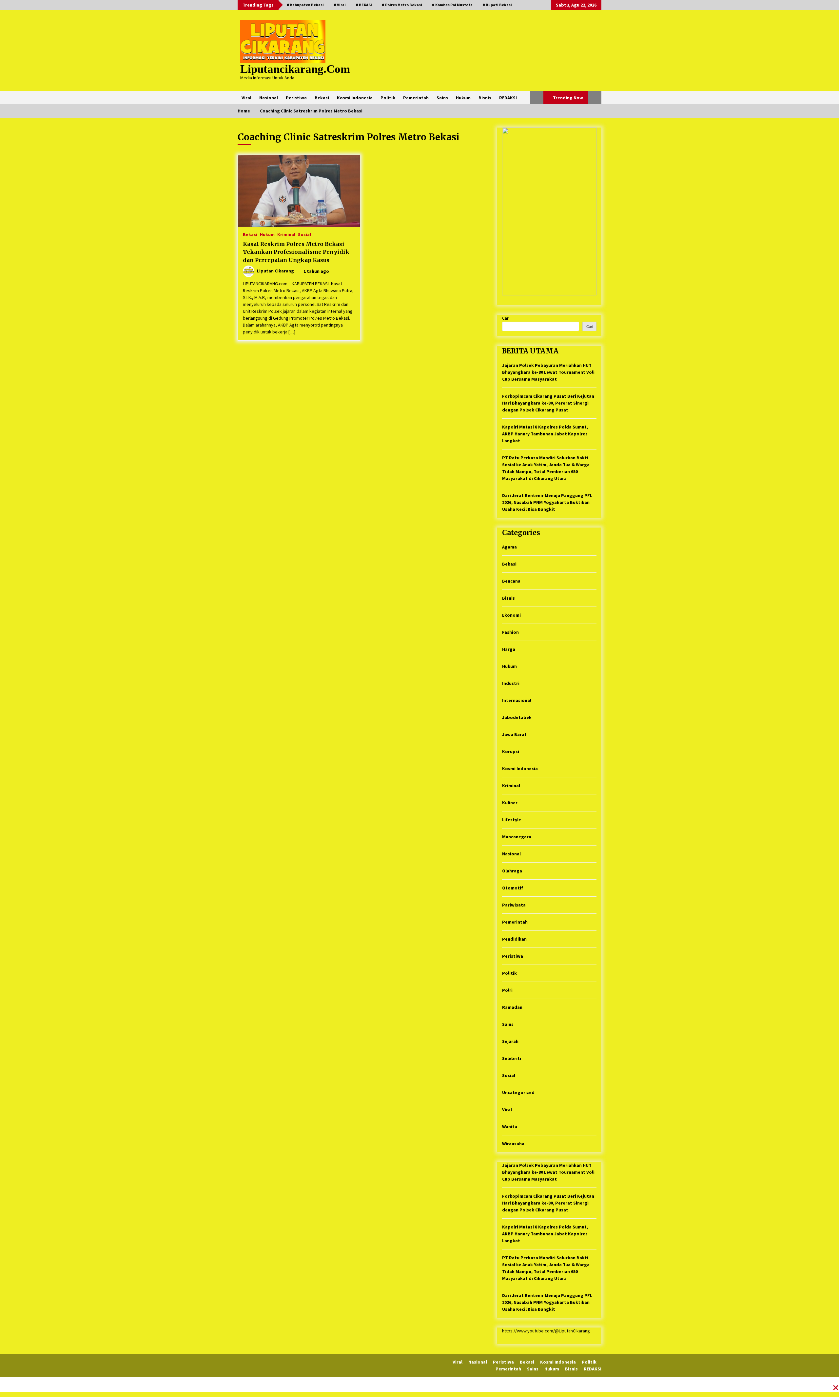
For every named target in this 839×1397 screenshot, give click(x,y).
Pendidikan (514, 939)
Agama (509, 547)
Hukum (463, 98)
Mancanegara (516, 837)
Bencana (511, 581)
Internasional (516, 700)
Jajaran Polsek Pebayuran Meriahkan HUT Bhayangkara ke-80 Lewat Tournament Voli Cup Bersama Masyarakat (548, 372)
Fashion (510, 632)
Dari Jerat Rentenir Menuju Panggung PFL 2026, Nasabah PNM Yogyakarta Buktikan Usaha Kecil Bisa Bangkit (547, 502)
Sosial (304, 234)
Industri (510, 683)
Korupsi (510, 751)
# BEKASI (364, 4)
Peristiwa (296, 98)
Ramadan (512, 1007)
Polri (507, 990)
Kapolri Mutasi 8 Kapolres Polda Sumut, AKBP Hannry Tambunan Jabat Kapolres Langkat (545, 434)
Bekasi (322, 98)
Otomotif (512, 888)
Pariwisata (514, 905)
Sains (442, 98)
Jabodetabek (517, 717)
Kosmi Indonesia (355, 98)
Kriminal (286, 234)
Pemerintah (416, 98)
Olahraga (512, 871)
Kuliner (509, 803)
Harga (508, 649)
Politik (387, 98)
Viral (246, 98)
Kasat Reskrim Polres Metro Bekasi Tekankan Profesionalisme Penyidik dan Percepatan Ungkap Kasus (296, 252)
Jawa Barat (514, 734)
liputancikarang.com (295, 69)
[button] (536, 97)
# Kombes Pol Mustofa (452, 4)
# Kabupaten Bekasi (305, 4)
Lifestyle (511, 820)
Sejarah (510, 1041)
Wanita (509, 1126)
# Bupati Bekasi (497, 4)
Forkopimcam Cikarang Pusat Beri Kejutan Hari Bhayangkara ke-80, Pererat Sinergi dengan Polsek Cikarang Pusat (548, 403)
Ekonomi (511, 615)
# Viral (340, 4)
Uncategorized (518, 1092)
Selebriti (511, 1058)
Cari (506, 318)
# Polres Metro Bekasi (402, 4)
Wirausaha (513, 1144)
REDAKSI (508, 98)
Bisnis (484, 98)
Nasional (268, 98)
